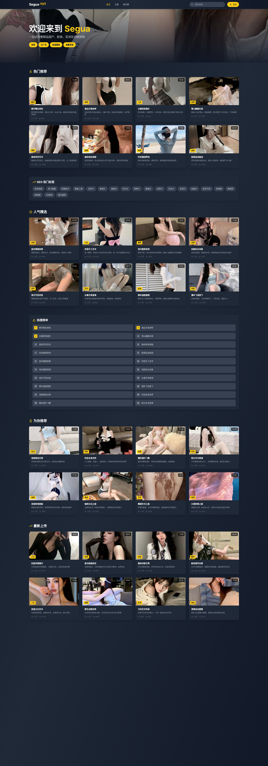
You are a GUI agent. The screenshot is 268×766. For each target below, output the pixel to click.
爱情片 (103, 188)
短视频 (219, 188)
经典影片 (65, 188)
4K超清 (49, 195)
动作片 (91, 188)
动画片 (194, 188)
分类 (115, 4)
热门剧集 (52, 188)
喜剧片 (114, 188)
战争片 (160, 188)
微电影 (230, 188)
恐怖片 (137, 188)
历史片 (171, 188)
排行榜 (125, 4)
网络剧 (37, 195)
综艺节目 (206, 188)
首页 (107, 4)
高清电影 (38, 188)
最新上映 (79, 188)
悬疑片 (148, 188)
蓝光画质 (62, 195)
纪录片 (183, 188)
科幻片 (125, 188)
